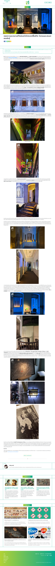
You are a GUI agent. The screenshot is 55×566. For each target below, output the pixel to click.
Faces (5, 555)
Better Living (6, 556)
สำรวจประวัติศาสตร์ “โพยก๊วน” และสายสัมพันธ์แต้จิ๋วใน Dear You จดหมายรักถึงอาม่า (11, 488)
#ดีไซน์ (25, 455)
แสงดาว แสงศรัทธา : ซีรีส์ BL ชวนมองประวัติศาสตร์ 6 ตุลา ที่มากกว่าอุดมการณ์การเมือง (27, 488)
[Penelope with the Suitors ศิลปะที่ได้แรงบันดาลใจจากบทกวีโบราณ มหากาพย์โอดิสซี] (43, 482)
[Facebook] (4, 41)
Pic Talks (5, 560)
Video (5, 562)
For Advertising (48, 553)
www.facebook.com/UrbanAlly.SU (13, 451)
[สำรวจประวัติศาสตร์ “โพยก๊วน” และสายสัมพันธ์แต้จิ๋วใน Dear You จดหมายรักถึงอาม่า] (11, 482)
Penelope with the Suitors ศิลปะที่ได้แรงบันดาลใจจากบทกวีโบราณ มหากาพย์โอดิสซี (42, 488)
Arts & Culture (6, 558)
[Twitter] (6, 41)
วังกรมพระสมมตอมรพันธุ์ (13, 57)
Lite (4, 553)
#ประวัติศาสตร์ (29, 455)
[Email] (9, 41)
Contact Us (42, 553)
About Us (37, 553)
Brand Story (6, 559)
